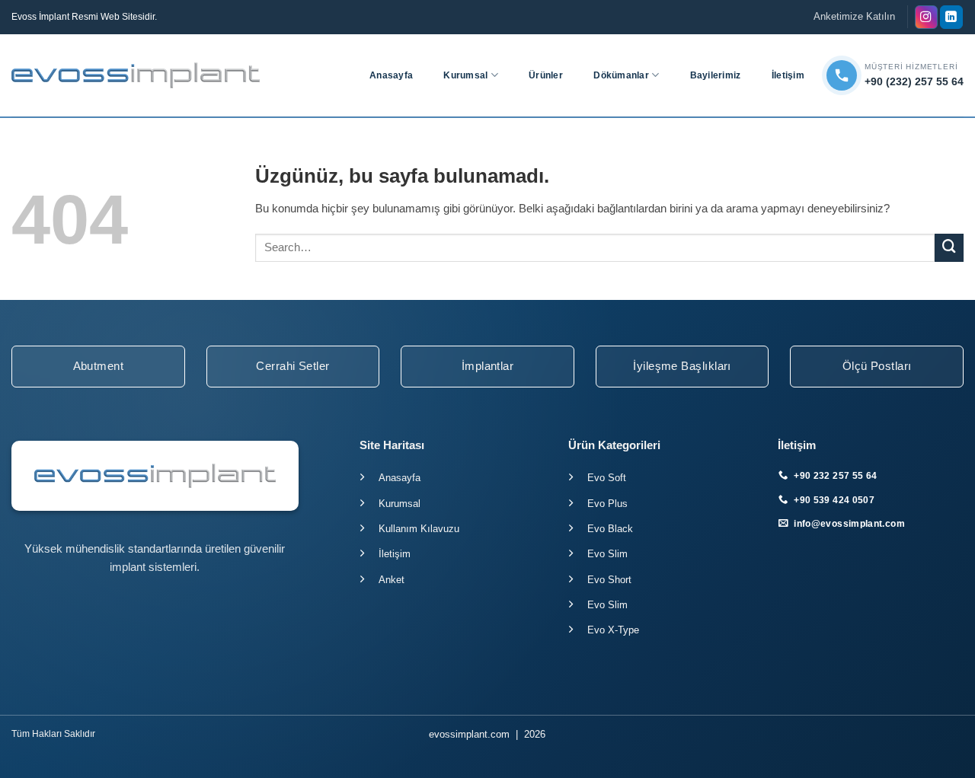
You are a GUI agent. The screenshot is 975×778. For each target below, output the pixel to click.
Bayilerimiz (715, 75)
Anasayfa (391, 75)
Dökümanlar (620, 75)
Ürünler (546, 75)
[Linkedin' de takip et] (951, 17)
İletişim (788, 75)
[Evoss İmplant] (135, 75)
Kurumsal (465, 75)
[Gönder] (949, 248)
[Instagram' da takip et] (926, 17)
